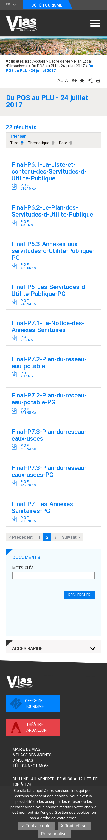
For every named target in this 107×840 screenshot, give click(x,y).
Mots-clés (23, 568)
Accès (27, 648)
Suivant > (71, 537)
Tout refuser (76, 826)
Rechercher (79, 595)
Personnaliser (54, 834)
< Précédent (21, 537)
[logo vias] (19, 682)
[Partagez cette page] (90, 80)
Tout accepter (38, 826)
